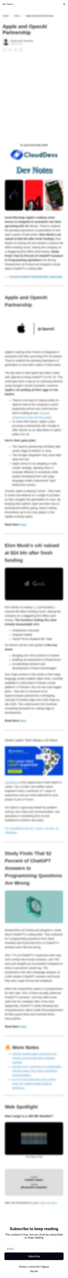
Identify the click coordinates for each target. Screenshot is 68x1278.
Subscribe (34, 1256)
